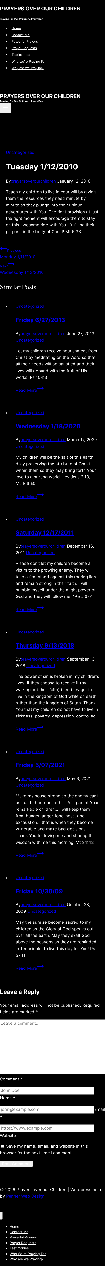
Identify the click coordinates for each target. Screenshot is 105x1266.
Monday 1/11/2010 (18, 253)
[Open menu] (5, 108)
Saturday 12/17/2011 (45, 532)
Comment (11, 1079)
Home (16, 28)
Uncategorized (20, 152)
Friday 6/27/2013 (40, 320)
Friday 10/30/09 (39, 891)
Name (7, 1097)
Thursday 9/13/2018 (45, 645)
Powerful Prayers (25, 41)
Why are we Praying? (28, 68)
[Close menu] (1, 1216)
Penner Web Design (25, 1196)
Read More (30, 390)
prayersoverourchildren (33, 181)
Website (8, 1135)
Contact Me (21, 35)
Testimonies (21, 54)
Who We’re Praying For (29, 61)
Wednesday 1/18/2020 (48, 426)
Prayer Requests (24, 48)
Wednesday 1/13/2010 (22, 269)
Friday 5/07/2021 (40, 765)
